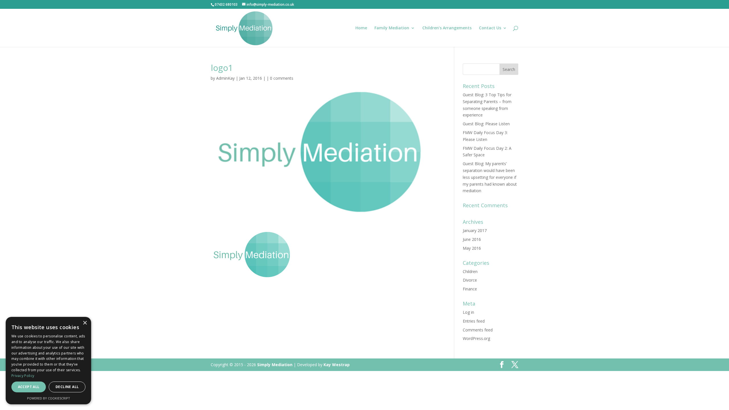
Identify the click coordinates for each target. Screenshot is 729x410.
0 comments (281, 78)
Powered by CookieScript (48, 398)
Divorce (470, 280)
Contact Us (490, 28)
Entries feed (474, 321)
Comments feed (478, 330)
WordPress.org (476, 338)
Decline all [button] (67, 386)
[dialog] (48, 360)
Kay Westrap (336, 364)
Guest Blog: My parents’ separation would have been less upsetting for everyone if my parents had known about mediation (490, 177)
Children (470, 271)
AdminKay (225, 78)
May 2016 (472, 248)
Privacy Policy (22, 375)
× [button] (85, 323)
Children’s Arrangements (447, 28)
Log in (468, 312)
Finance (470, 289)
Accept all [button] (29, 386)
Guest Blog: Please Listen (486, 123)
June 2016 (472, 239)
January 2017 (475, 230)
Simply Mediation (274, 364)
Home (361, 28)
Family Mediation (391, 28)
